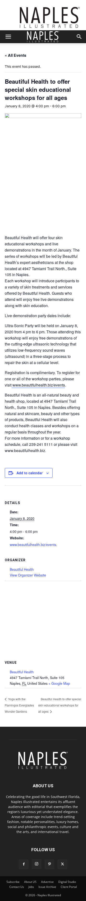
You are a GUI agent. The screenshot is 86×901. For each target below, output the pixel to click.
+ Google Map (59, 683)
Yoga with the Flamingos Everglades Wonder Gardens (19, 705)
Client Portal (69, 887)
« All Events (15, 55)
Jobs (31, 887)
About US (30, 882)
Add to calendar (29, 472)
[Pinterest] (49, 864)
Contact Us (16, 887)
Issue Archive (47, 887)
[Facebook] (23, 864)
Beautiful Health (22, 569)
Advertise (47, 882)
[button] (8, 36)
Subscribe (13, 882)
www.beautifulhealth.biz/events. (33, 544)
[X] (62, 864)
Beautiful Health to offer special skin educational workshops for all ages (59, 705)
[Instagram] (36, 864)
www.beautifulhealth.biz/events (38, 385)
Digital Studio (67, 882)
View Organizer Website (28, 575)
